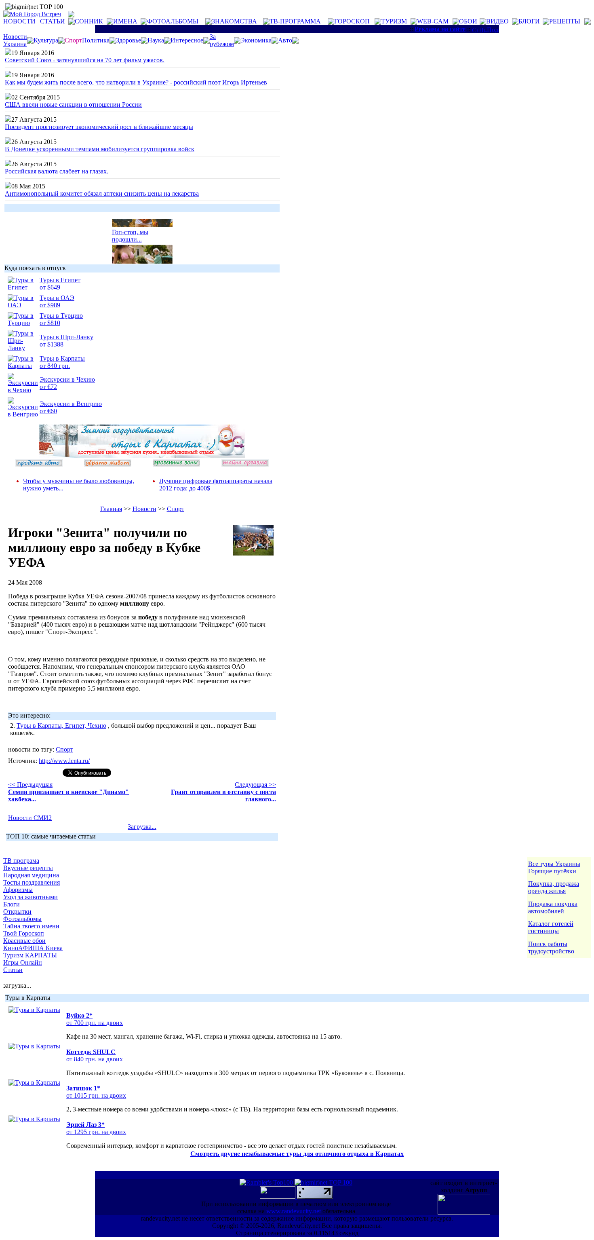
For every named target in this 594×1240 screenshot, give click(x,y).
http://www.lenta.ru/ (64, 760)
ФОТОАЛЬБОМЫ (172, 21)
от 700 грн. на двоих (94, 1022)
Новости (144, 508)
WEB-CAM (433, 21)
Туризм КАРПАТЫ (30, 955)
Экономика (256, 40)
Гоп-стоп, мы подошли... (130, 233)
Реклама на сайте (440, 28)
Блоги (11, 904)
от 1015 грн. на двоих (96, 1095)
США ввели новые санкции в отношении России (73, 104)
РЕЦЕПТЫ (564, 21)
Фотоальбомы (22, 918)
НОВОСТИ (19, 21)
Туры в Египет (60, 280)
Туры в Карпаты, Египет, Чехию (61, 725)
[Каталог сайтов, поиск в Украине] (278, 1196)
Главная (111, 508)
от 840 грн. (55, 365)
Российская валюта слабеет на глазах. (56, 171)
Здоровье (128, 40)
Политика (96, 40)
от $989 (50, 305)
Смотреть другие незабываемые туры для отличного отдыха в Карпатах (297, 1153)
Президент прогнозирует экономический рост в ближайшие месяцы (99, 126)
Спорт (175, 508)
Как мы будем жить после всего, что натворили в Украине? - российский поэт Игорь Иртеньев (136, 82)
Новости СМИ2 (30, 817)
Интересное (187, 40)
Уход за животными (30, 897)
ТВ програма (21, 860)
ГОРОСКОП (352, 21)
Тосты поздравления (31, 882)
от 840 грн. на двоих (94, 1059)
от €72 (48, 386)
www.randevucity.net (293, 1211)
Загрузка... (142, 826)
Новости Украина (15, 40)
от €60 (48, 411)
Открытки (17, 911)
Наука (155, 40)
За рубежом (222, 40)
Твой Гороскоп (23, 933)
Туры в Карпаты (62, 358)
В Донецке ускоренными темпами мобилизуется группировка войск (99, 149)
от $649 (50, 287)
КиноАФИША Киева (33, 947)
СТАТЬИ (52, 21)
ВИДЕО (497, 21)
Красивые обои (24, 940)
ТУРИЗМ (394, 21)
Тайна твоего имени (31, 926)
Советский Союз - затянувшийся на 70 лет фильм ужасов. (84, 60)
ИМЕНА (125, 21)
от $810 (50, 322)
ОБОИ (468, 21)
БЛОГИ (529, 21)
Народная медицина (31, 875)
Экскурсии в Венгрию (71, 403)
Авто (285, 40)
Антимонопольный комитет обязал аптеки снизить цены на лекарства (102, 193)
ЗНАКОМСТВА (234, 21)
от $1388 (51, 344)
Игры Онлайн (22, 962)
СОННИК (89, 21)
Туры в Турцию (61, 315)
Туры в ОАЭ (57, 297)
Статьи (13, 969)
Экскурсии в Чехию (67, 379)
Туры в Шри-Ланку (66, 337)
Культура (46, 40)
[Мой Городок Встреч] (142, 455)
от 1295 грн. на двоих (96, 1131)
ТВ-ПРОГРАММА (295, 21)
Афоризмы (18, 889)
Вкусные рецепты (28, 867)
